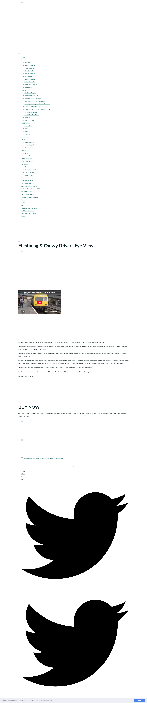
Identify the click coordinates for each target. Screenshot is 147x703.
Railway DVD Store (27, 180)
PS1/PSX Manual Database (29, 208)
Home (23, 57)
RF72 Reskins (25, 123)
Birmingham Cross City (31, 95)
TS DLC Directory (26, 159)
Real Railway (25, 164)
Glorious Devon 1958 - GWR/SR (33, 106)
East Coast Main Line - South (32, 98)
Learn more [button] (49, 700)
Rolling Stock (25, 150)
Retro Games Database (28, 194)
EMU (26, 131)
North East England (30, 93)
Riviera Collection (29, 73)
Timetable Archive (30, 167)
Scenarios (24, 60)
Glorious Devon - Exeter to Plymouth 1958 (37, 109)
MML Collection (29, 71)
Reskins (23, 139)
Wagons (26, 137)
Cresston (27, 117)
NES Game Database (27, 211)
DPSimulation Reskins (31, 145)
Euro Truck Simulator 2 (28, 183)
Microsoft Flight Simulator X (29, 197)
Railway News (28, 175)
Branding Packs (29, 142)
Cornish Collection (30, 76)
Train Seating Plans (30, 169)
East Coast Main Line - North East (34, 101)
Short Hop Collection (30, 84)
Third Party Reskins (30, 148)
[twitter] (75, 588)
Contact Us (24, 205)
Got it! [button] (139, 700)
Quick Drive (28, 87)
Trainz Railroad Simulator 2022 (30, 189)
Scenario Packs (28, 62)
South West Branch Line (31, 115)
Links (23, 202)
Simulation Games (26, 191)
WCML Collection (29, 82)
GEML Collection (29, 68)
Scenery (23, 178)
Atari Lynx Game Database (29, 213)
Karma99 (27, 156)
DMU (26, 128)
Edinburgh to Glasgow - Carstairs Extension (37, 104)
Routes (23, 90)
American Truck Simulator (29, 186)
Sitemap (23, 200)
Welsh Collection (29, 79)
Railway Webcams (29, 172)
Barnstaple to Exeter (30, 112)
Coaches (27, 134)
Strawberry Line (29, 120)
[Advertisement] (73, 40)
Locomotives (28, 126)
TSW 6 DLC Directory (27, 161)
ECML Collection (29, 65)
